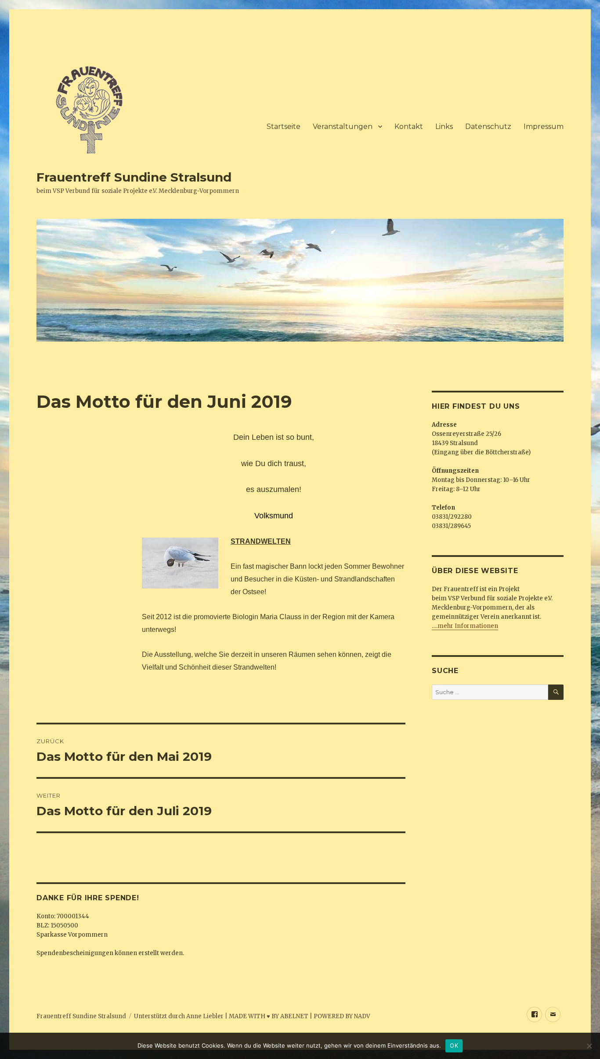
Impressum (544, 126)
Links (444, 126)
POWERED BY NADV (342, 1016)
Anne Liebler (205, 1016)
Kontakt (408, 126)
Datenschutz (488, 126)
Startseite (283, 126)
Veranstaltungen (342, 126)
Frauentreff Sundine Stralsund (133, 177)
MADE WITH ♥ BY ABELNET (268, 1016)
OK (454, 1045)
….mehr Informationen (465, 626)
